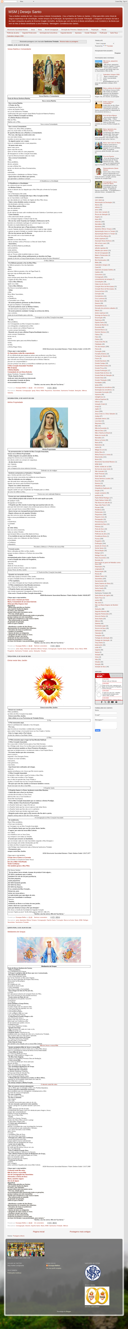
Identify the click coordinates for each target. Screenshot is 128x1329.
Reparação (94, 29)
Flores (97, 349)
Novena (97, 483)
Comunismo (99, 274)
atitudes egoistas (100, 248)
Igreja (33, 390)
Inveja (97, 406)
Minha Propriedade (15, 402)
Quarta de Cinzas (100, 546)
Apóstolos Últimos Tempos (39, 649)
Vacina (97, 652)
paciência (98, 495)
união (96, 647)
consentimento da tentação (103, 279)
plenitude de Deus (100, 524)
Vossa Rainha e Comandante (19, 49)
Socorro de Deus (100, 628)
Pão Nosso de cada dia (102, 502)
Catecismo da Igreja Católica (104, 269)
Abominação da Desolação (103, 202)
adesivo (97, 207)
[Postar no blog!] (50, 388)
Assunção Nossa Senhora (103, 241)
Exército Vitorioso (100, 332)
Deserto (27, 1225)
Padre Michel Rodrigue (102, 498)
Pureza (97, 538)
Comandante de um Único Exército (20, 372)
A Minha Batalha (13, 370)
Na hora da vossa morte (102, 469)
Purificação (103, 33)
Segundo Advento (66, 33)
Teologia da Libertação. (102, 640)
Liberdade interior (100, 418)
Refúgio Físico (99, 555)
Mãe (96, 426)
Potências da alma (13, 33)
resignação (98, 569)
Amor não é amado (101, 212)
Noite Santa (98, 476)
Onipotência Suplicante (102, 488)
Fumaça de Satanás (101, 356)
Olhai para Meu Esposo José (18, 604)
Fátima (97, 334)
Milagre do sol (99, 450)
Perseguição (99, 519)
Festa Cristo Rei (100, 342)
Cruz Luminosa (100, 298)
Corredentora (99, 296)
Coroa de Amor (100, 291)
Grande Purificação (101, 370)
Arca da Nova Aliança (110, 115)
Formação (59, 920)
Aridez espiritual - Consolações (108, 102)
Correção (98, 293)
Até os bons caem (100, 243)
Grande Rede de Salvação (103, 375)
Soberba (10, 393)
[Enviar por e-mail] (48, 388)
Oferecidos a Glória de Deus (17, 1176)
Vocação (97, 664)
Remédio (98, 560)
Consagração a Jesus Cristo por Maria (110, 182)
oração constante (100, 493)
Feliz (96, 337)
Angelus (97, 217)
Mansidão (98, 437)
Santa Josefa (99, 588)
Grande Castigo (100, 363)
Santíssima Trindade (67, 390)
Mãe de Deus (99, 430)
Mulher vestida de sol (101, 466)
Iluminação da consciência (103, 387)
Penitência (98, 509)
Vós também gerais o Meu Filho (19, 866)
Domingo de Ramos (101, 315)
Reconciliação (99, 550)
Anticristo (19, 390)
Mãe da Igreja (12, 368)
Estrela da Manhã (100, 325)
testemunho (98, 645)
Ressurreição (99, 571)
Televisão (98, 633)
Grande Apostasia (100, 361)
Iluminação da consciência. (103, 390)
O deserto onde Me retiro (49, 1084)
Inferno (97, 401)
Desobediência (99, 305)
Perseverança (99, 522)
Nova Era (98, 481)
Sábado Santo (99, 576)
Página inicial (38, 1232)
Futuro (97, 358)
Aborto (97, 205)
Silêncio (84, 390)
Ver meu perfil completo (53, 1268)
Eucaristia (98, 327)
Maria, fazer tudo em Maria (111, 143)
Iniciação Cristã (100, 404)
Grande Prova (99, 368)
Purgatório (11, 651)
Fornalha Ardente (100, 354)
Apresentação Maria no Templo (105, 233)
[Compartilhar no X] (52, 388)
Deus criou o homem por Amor (18, 600)
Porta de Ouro (99, 529)
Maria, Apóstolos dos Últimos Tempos (109, 129)
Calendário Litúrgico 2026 (15, 36)
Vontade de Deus (100, 666)
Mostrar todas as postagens (69, 41)
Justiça (97, 416)
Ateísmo (97, 245)
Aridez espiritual (100, 238)
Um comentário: (39, 388)
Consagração (26, 390)
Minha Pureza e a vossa (102, 454)
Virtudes (43, 651)
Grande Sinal (99, 378)
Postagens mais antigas (80, 1232)
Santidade (98, 590)
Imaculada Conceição (102, 392)
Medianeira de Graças (16, 932)
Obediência (98, 486)
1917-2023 (98, 200)
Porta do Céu (99, 531)
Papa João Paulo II (101, 505)
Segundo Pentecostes (29, 33)
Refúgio (85, 920)
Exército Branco (100, 329)
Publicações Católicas (14, 1273)
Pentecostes (99, 512)
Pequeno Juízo (99, 517)
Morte (97, 459)
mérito (97, 447)
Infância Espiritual (100, 399)
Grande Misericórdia (101, 365)
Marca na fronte (69, 920)
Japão (97, 409)
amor (17, 649)
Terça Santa (99, 642)
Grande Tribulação (91, 33)
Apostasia (78, 33)
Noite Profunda (99, 473)
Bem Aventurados (100, 260)
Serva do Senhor (100, 616)
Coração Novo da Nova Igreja (104, 286)
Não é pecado (99, 471)
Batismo (97, 257)
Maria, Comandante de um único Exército (22, 602)
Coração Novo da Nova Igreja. (104, 289)
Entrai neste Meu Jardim (17, 660)
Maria (40, 29)
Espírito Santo (62, 649)
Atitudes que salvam (101, 250)
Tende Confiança (13, 864)
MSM (42, 390)
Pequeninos (48, 390)
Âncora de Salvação (101, 214)
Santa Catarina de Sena (102, 583)
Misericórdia (99, 457)
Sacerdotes (56, 390)
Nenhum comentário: (41, 646)
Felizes (97, 339)
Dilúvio (97, 310)
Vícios (97, 657)
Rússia (104, 29)
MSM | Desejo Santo (24, 12)
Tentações (98, 635)
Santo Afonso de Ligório (102, 595)
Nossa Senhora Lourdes (102, 478)
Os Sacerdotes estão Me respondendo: (21, 353)
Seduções (78, 390)
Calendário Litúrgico (101, 265)
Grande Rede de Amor (102, 373)
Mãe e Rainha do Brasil (102, 433)
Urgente (97, 650)
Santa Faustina (100, 586)
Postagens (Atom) (18, 1236)
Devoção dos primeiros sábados (105, 308)
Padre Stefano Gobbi (101, 500)
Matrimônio (98, 445)
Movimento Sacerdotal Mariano (17, 29)
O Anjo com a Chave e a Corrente (19, 857)
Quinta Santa (99, 548)
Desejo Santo (99, 301)
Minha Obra (98, 452)
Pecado (97, 507)
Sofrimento (98, 630)
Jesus (33, 29)
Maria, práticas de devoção (111, 88)
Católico (97, 272)
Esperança (98, 320)
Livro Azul (98, 421)
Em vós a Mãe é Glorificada (17, 862)
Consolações (99, 281)
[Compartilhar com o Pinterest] (56, 388)
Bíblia (96, 262)
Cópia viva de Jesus (101, 284)
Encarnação (99, 317)
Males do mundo (100, 435)
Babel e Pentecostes (101, 255)
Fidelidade (98, 344)
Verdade (97, 654)
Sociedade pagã (100, 626)
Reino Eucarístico (100, 558)
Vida (96, 659)
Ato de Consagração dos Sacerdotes (20, 1174)
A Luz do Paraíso (108, 156)
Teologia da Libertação (102, 638)
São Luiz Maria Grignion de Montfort (106, 605)
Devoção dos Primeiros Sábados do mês (74, 29)
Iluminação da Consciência (48, 33)
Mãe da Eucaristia (100, 428)
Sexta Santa (99, 618)
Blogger (68, 1311)
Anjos (21, 649)
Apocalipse (98, 224)
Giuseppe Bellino (54, 1265)
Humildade (70, 649)
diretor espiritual (100, 313)
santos (31, 651)
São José (98, 602)
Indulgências (99, 397)
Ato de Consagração (51, 29)
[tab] (102, 675)
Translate (110, 46)
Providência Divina (101, 536)
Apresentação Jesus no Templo (105, 231)
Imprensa (98, 394)
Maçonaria (98, 423)
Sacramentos (99, 581)
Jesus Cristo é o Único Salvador (105, 414)
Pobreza (97, 526)
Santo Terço (114, 33)
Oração (97, 490)
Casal (97, 267)
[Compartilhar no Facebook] (54, 388)
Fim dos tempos (100, 346)
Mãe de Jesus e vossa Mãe (49, 1045)
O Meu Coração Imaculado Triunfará (20, 366)
